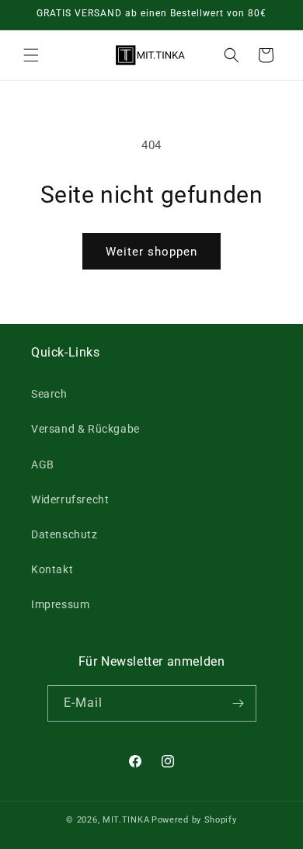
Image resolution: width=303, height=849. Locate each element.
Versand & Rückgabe (85, 429)
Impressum (60, 604)
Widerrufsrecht (70, 499)
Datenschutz (64, 534)
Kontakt (52, 569)
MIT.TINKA (126, 820)
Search (49, 394)
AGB (42, 464)
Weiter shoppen (151, 252)
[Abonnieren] (238, 703)
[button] (31, 55)
